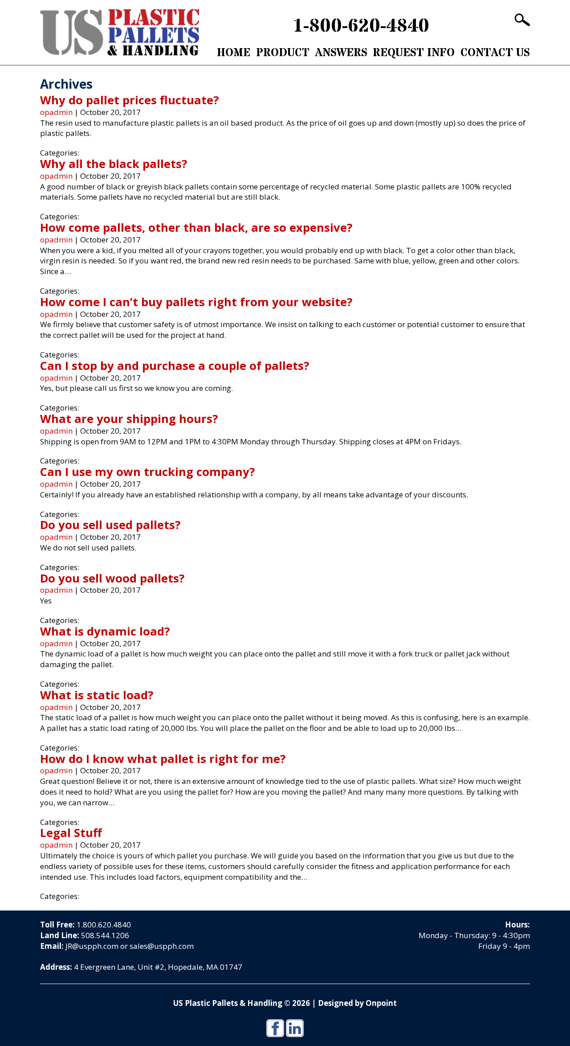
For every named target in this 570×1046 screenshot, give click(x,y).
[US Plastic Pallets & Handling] (119, 32)
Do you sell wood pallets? (112, 578)
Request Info (414, 53)
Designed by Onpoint (357, 1003)
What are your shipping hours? (129, 418)
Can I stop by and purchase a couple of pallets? (174, 365)
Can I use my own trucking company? (147, 471)
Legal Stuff (71, 832)
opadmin (56, 112)
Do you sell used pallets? (110, 524)
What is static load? (96, 694)
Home (233, 53)
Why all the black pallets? (113, 163)
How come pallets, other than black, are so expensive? (196, 227)
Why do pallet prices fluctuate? (129, 99)
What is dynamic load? (105, 631)
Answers (341, 53)
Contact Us (495, 53)
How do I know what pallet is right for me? (162, 758)
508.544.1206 (105, 935)
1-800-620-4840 (361, 26)
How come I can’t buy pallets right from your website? (196, 301)
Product (282, 53)
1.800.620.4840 (104, 924)
